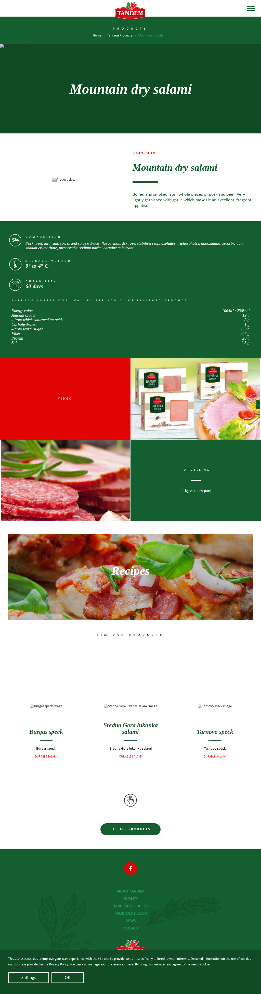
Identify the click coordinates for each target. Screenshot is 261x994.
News (131, 921)
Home (99, 35)
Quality (130, 899)
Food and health (130, 913)
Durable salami (46, 756)
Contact (131, 928)
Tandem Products (121, 35)
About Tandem (131, 891)
